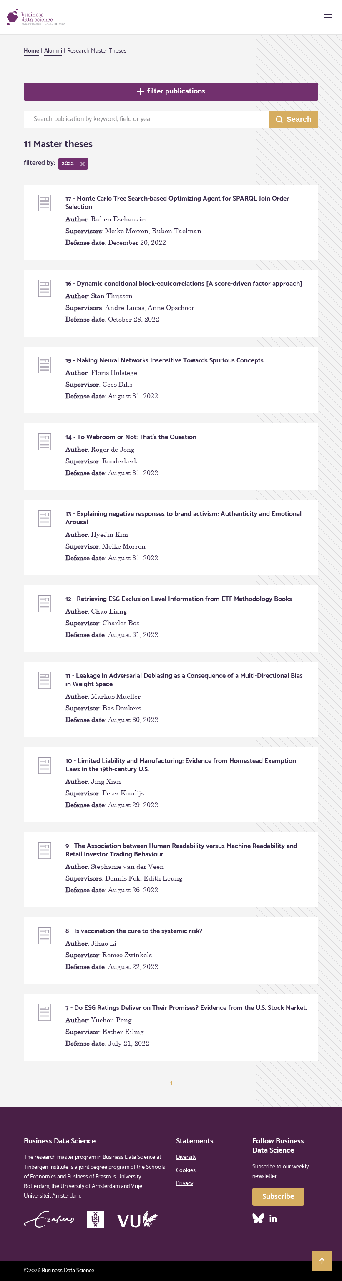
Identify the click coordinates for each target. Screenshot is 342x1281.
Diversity (186, 1157)
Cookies (186, 1170)
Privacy (184, 1183)
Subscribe (278, 1196)
